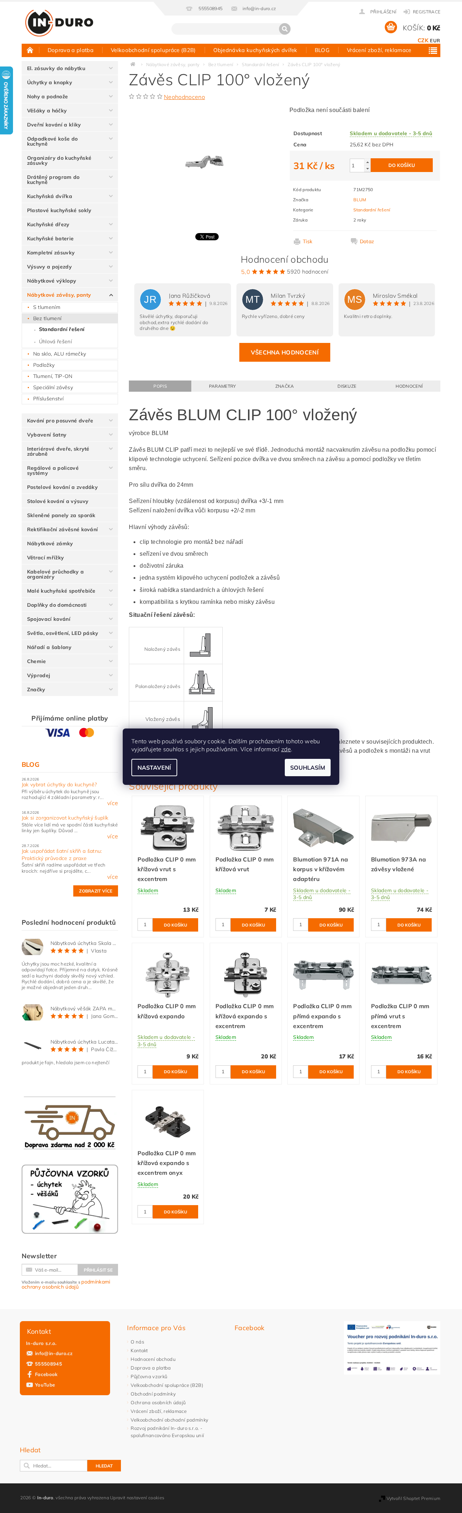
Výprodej (39, 675)
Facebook (46, 1374)
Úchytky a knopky (49, 82)
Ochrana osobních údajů (158, 1402)
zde (286, 749)
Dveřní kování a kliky (54, 124)
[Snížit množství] (367, 168)
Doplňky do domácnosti (57, 605)
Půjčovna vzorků (149, 1376)
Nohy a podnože (47, 96)
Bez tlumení (47, 318)
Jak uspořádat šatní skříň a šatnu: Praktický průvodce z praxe (62, 854)
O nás (137, 1342)
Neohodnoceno (184, 96)
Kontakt (139, 1350)
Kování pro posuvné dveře (60, 420)
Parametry (222, 386)
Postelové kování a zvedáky (62, 487)
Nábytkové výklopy (51, 281)
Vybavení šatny (46, 434)
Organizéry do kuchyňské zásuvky (59, 160)
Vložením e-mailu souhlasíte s (66, 1284)
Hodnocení (409, 386)
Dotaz (367, 241)
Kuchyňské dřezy (48, 224)
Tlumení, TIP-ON (53, 376)
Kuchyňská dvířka (49, 196)
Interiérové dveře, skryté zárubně (58, 451)
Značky (36, 689)
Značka (284, 386)
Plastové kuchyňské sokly (59, 210)
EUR (435, 40)
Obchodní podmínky (153, 1394)
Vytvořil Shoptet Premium (414, 1498)
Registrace (426, 11)
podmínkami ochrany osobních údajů (66, 1284)
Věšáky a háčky (47, 110)
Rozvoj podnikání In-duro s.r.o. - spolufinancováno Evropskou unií (167, 1431)
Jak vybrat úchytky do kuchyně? (59, 784)
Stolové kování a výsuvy (57, 501)
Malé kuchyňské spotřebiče (61, 591)
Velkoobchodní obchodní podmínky (169, 1420)
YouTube (45, 1385)
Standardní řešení (61, 329)
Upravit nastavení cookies (137, 1497)
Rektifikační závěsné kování (62, 529)
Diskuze (346, 386)
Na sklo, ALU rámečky (59, 354)
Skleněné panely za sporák (61, 515)
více (112, 803)
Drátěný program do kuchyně (53, 179)
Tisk (307, 241)
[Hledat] (285, 29)
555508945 (48, 1364)
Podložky (44, 365)
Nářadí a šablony (49, 647)
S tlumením (46, 307)
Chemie (36, 661)
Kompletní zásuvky (51, 252)
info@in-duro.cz (54, 1353)
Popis (160, 386)
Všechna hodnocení (285, 352)
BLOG (322, 50)
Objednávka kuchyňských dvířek (255, 50)
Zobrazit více (95, 891)
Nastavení (154, 767)
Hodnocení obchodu (153, 1359)
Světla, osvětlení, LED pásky (63, 633)
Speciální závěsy (53, 387)
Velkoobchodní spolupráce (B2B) (153, 50)
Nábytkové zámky (50, 543)
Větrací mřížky (45, 557)
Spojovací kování (48, 619)
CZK (423, 40)
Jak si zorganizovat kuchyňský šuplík (65, 817)
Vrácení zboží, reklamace (379, 50)
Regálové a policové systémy (53, 470)
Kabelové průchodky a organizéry (55, 574)
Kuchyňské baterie (50, 238)
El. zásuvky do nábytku (56, 68)
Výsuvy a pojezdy (49, 266)
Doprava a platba (70, 50)
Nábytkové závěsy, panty (59, 295)
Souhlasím (307, 767)
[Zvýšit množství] (367, 162)
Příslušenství (48, 398)
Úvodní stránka (30, 50)
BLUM (359, 199)
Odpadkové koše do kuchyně (52, 141)
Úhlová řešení (55, 341)
